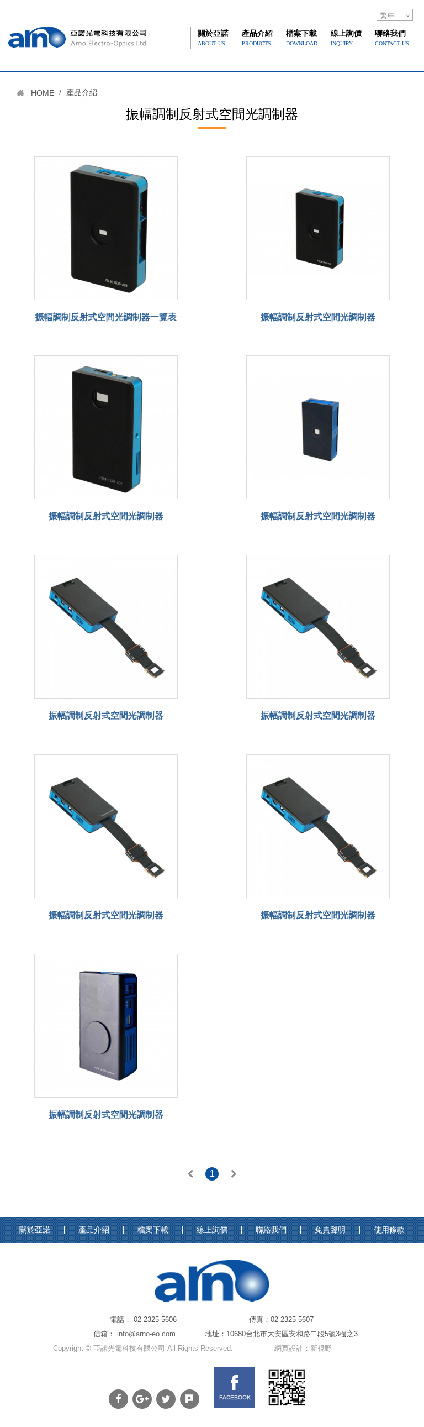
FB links (234, 1387)
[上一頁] (190, 1175)
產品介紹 (257, 37)
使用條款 (389, 1229)
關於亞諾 (213, 37)
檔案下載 (301, 37)
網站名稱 (77, 60)
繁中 (387, 15)
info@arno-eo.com (146, 1334)
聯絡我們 (392, 37)
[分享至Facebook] (118, 1399)
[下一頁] (233, 1175)
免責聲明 (330, 1229)
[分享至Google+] (142, 1399)
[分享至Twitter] (166, 1399)
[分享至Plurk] (189, 1399)
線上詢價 (346, 37)
